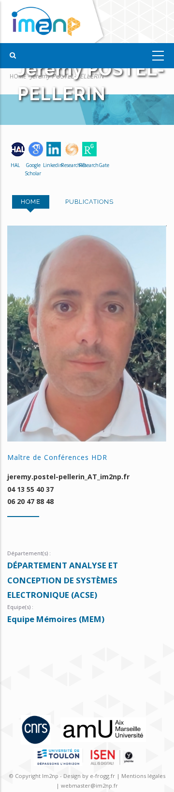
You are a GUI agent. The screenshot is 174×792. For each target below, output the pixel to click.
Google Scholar (33, 169)
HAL (15, 165)
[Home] (54, 21)
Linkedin (51, 165)
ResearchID (69, 165)
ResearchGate (87, 165)
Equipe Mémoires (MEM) (55, 618)
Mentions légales (143, 775)
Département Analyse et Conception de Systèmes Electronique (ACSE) (62, 580)
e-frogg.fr (103, 775)
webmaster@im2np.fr (89, 785)
